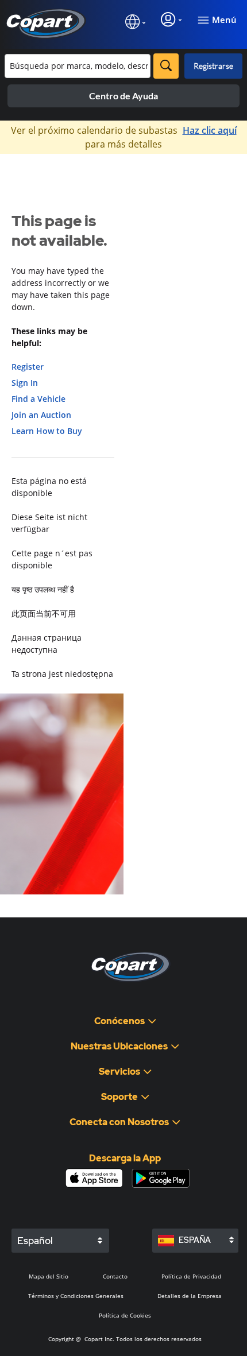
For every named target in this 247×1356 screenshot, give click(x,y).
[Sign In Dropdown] (171, 19)
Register (27, 366)
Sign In (24, 382)
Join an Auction (41, 414)
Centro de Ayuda (123, 95)
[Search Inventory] (166, 66)
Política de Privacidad (191, 1276)
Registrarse (213, 66)
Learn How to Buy (46, 430)
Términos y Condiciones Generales (76, 1296)
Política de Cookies (125, 1315)
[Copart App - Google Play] (161, 1178)
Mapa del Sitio (48, 1276)
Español (35, 1240)
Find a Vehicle (38, 398)
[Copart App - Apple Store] (94, 1178)
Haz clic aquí (210, 130)
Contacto (115, 1276)
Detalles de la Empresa (189, 1296)
